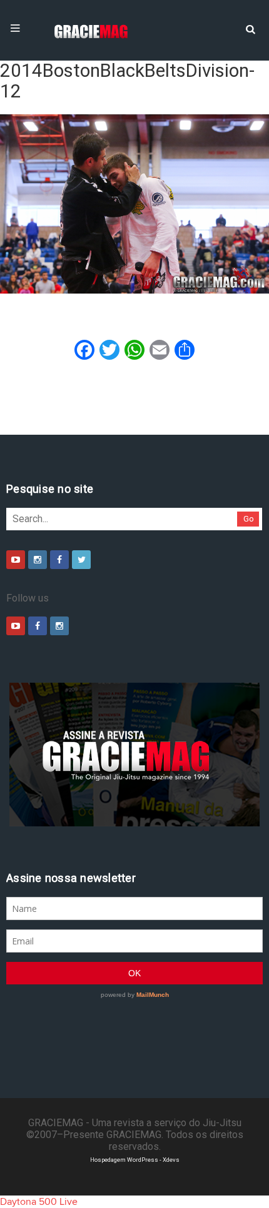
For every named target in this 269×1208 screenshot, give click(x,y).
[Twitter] (81, 559)
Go (248, 518)
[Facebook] (59, 559)
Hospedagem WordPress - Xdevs (135, 1159)
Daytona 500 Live (39, 1202)
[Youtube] (15, 559)
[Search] (250, 28)
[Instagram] (37, 559)
